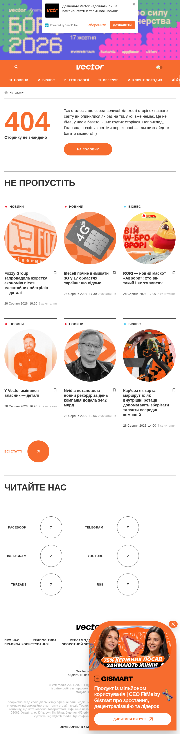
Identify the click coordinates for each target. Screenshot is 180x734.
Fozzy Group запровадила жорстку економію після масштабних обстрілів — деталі (26, 283)
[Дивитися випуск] (133, 647)
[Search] (16, 67)
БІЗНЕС (134, 206)
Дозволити (122, 25)
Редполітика (45, 640)
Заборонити (96, 25)
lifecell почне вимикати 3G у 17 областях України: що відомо (86, 278)
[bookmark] (55, 272)
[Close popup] (173, 624)
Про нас (12, 640)
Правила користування (26, 644)
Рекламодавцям (85, 640)
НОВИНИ (17, 206)
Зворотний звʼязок (80, 644)
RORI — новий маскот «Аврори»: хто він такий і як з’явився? (144, 278)
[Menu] (173, 67)
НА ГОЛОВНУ (88, 149)
